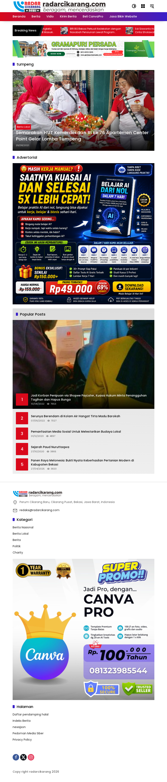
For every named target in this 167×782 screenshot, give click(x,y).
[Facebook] (16, 757)
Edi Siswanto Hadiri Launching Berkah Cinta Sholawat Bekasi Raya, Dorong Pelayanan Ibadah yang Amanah (136, 30)
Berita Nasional (23, 527)
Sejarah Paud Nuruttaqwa (50, 447)
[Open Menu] (143, 6)
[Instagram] (31, 757)
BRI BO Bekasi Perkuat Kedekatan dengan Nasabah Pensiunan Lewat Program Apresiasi (73, 30)
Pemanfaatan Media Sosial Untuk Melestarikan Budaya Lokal (76, 432)
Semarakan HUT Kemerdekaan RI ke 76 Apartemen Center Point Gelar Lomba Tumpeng (82, 136)
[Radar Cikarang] (60, 6)
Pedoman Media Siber (28, 733)
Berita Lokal (23, 126)
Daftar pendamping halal (30, 714)
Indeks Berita (22, 721)
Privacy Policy (22, 740)
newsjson (19, 727)
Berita (17, 540)
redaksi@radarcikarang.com (39, 510)
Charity (18, 552)
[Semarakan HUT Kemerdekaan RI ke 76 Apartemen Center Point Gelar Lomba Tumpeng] (83, 110)
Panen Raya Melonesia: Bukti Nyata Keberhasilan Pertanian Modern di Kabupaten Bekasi (82, 462)
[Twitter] (23, 757)
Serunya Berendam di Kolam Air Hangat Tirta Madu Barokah (75, 416)
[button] (134, 6)
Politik (17, 546)
